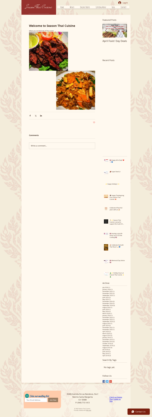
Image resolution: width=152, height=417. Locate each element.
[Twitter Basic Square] (107, 381)
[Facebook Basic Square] (104, 381)
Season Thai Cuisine (39, 7)
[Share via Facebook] (30, 116)
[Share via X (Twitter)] (35, 116)
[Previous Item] (106, 30)
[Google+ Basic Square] (110, 381)
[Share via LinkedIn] (41, 116)
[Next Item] (123, 30)
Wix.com (88, 410)
